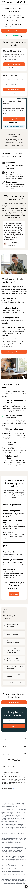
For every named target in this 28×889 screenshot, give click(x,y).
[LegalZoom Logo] (7, 2)
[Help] (17, 2)
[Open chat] (26, 886)
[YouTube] (9, 766)
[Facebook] (18, 766)
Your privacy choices (7, 788)
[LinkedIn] (14, 766)
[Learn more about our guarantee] (21, 36)
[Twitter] (23, 766)
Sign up (14, 726)
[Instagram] (5, 766)
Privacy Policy (10, 783)
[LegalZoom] (14, 760)
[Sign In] (21, 2)
